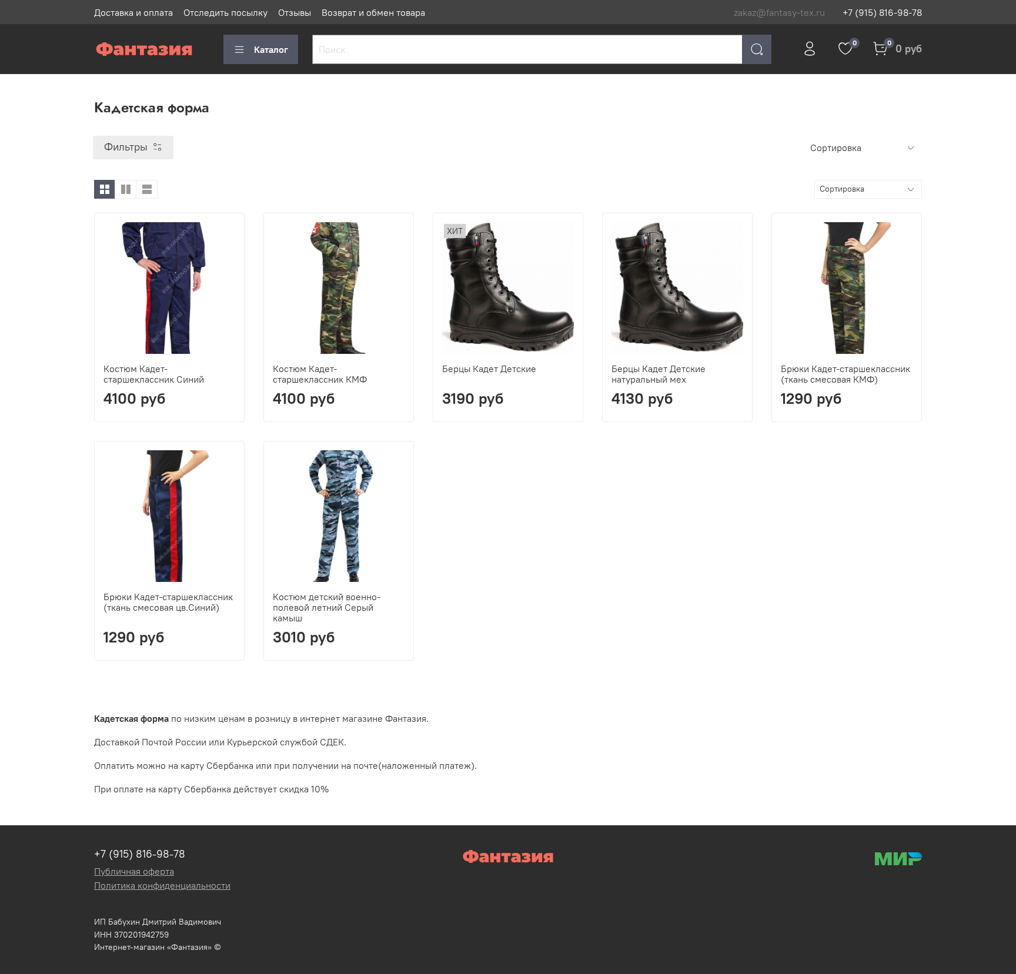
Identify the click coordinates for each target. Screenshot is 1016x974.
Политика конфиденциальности (162, 885)
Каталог (271, 49)
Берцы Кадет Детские (489, 368)
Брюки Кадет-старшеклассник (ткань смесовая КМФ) (845, 374)
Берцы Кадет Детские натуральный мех (658, 374)
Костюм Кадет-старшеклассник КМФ (320, 374)
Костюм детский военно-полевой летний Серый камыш (326, 607)
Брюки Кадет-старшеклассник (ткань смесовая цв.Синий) (168, 602)
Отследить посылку (225, 12)
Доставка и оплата (133, 12)
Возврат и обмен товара (373, 12)
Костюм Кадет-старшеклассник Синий (153, 374)
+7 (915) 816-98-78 (882, 12)
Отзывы (294, 12)
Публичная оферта (134, 871)
